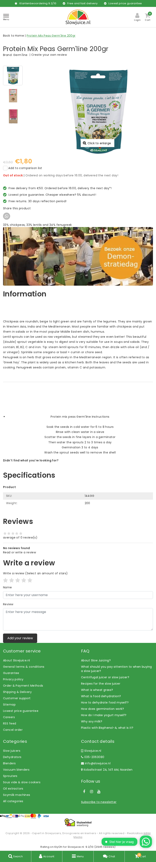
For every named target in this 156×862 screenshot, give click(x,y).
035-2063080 (93, 757)
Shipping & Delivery (17, 692)
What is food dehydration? (101, 696)
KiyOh (58, 847)
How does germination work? (102, 709)
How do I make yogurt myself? (104, 715)
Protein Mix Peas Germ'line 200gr (51, 36)
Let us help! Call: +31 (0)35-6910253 (29, 465)
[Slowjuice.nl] (78, 17)
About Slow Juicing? (96, 660)
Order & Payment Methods (23, 686)
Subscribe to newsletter (99, 802)
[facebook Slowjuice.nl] (84, 792)
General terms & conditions (23, 667)
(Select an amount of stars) (35, 573)
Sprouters (10, 776)
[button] (78, 311)
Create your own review (49, 55)
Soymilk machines (16, 795)
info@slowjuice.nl (97, 763)
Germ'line (20, 55)
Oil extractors (13, 789)
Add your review (20, 638)
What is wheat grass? (97, 690)
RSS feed (9, 723)
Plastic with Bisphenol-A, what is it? (107, 728)
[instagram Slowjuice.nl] (91, 792)
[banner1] (78, 256)
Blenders (9, 763)
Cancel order (13, 730)
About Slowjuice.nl (16, 660)
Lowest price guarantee (20, 711)
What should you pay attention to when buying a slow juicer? (116, 669)
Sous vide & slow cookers (21, 782)
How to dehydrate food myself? (105, 702)
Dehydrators (12, 757)
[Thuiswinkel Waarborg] (78, 822)
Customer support (17, 698)
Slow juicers (11, 751)
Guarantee (11, 673)
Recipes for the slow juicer (100, 684)
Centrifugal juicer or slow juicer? (105, 677)
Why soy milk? (91, 721)
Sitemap (9, 704)
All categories (13, 801)
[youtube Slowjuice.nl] (99, 792)
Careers (9, 717)
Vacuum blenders (16, 770)
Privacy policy (13, 679)
